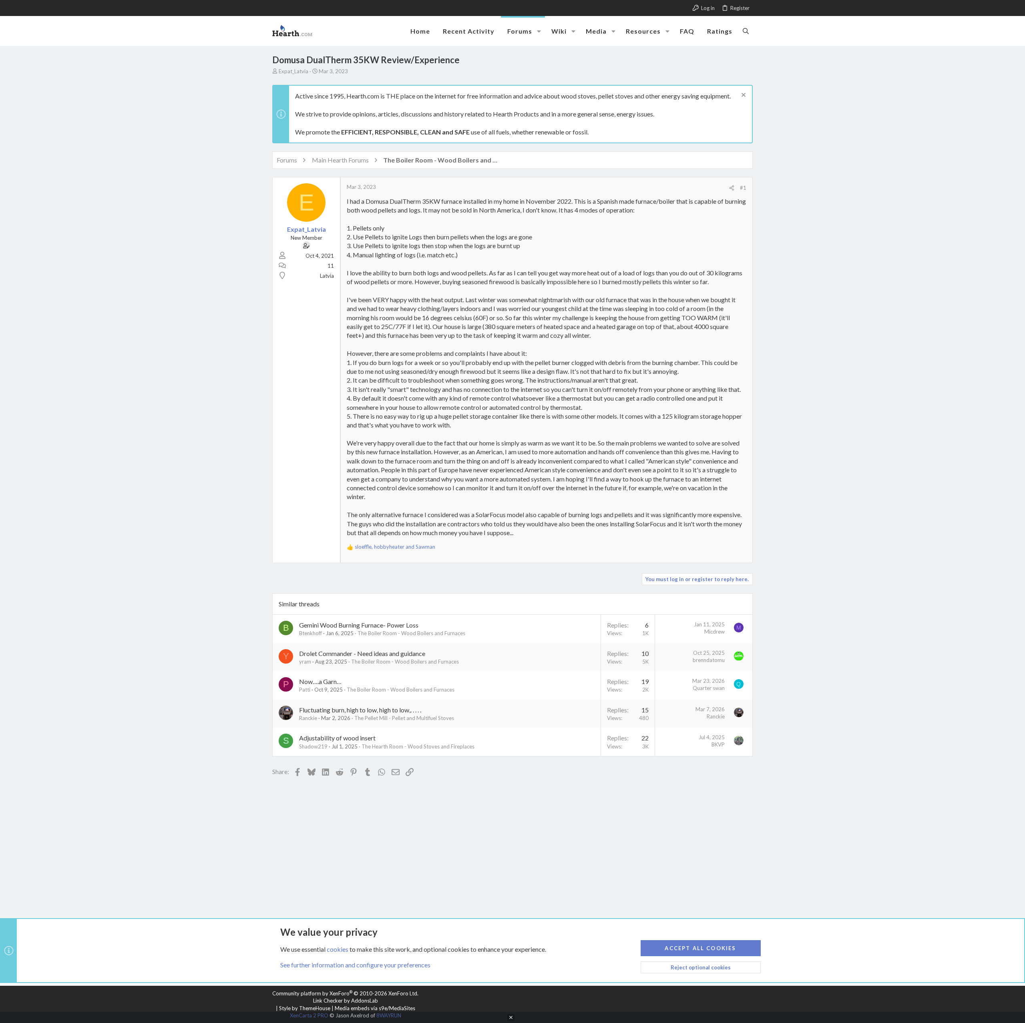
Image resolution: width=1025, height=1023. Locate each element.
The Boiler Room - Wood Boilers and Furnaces (411, 633)
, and (395, 547)
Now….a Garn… (320, 681)
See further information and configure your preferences (355, 965)
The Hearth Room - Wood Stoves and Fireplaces (418, 746)
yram (305, 661)
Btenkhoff (310, 633)
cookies (337, 949)
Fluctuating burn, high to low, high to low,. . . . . (360, 710)
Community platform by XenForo (345, 993)
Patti (304, 689)
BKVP (718, 744)
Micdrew (714, 631)
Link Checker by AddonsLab (345, 1000)
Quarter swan (709, 688)
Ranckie (308, 718)
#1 (743, 188)
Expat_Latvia (293, 71)
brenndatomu (709, 660)
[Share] (731, 188)
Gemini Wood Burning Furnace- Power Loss (358, 625)
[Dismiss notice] (742, 96)
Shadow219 (313, 746)
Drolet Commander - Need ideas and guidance (362, 653)
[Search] (746, 30)
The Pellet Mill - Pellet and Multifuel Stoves (404, 718)
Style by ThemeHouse (304, 1008)
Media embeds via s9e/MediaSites (375, 1008)
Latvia (327, 276)
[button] (539, 31)
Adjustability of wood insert (337, 738)
